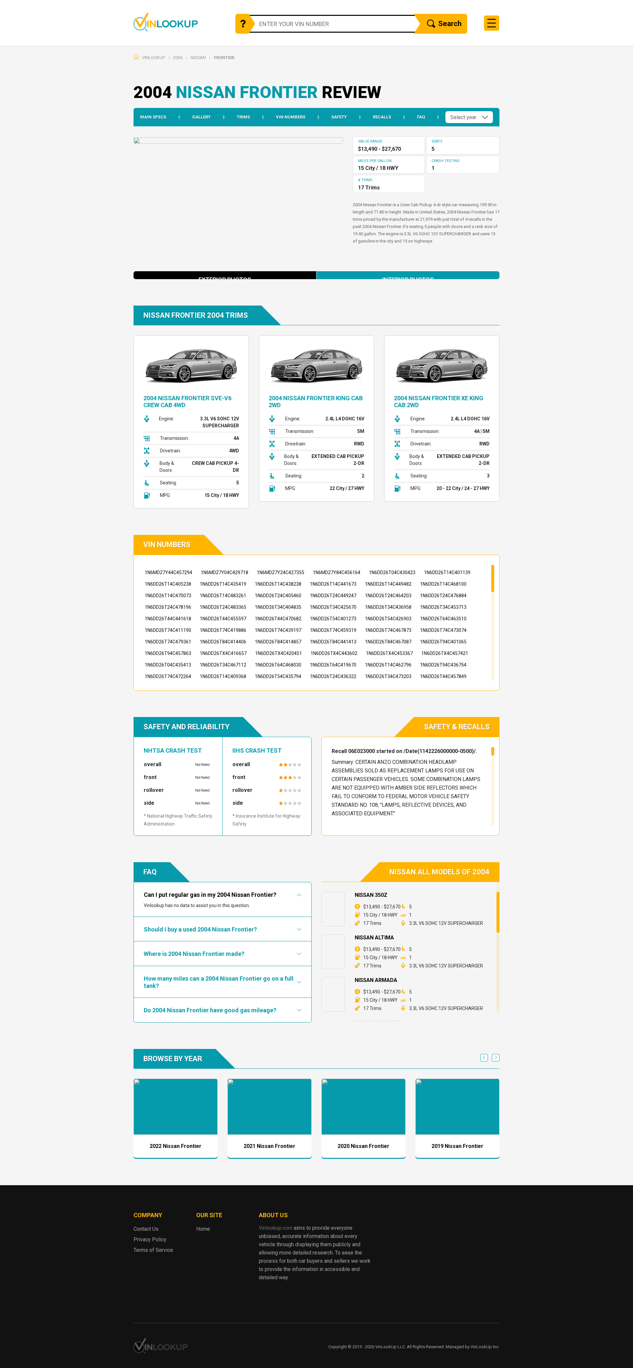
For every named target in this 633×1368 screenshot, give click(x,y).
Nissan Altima (374, 937)
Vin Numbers (290, 116)
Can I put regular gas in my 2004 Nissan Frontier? (210, 894)
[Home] (136, 56)
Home (420, 46)
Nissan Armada (376, 980)
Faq (421, 116)
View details (176, 1106)
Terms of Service (153, 1250)
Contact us (428, 56)
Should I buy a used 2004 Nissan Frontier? (200, 929)
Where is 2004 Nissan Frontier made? (194, 953)
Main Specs (153, 116)
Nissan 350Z (371, 895)
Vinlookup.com (166, 22)
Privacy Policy (150, 1239)
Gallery (201, 116)
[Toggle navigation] (491, 23)
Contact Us (146, 1229)
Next (495, 1057)
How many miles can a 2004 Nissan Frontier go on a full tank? (218, 982)
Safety (339, 116)
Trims (243, 116)
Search (450, 23)
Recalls (382, 116)
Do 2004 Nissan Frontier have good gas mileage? (210, 1010)
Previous (484, 1057)
